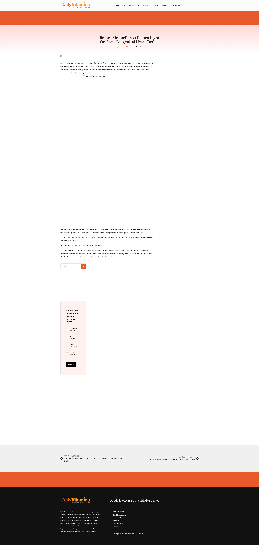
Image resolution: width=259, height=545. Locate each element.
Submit (71, 364)
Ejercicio (193, 5)
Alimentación (160, 5)
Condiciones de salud (125, 5)
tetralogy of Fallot (79, 246)
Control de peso (177, 5)
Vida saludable (144, 5)
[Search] (83, 266)
